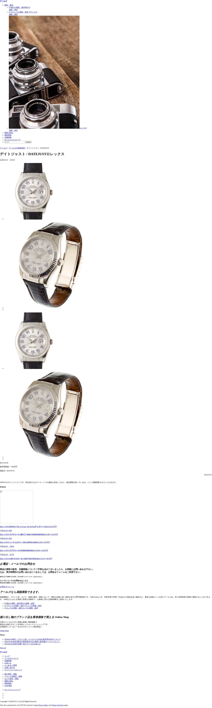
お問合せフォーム (7, 587)
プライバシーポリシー (13, 670)
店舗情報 (7, 137)
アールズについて (11, 658)
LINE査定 (8, 686)
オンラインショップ (12, 140)
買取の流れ (8, 133)
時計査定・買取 (10, 674)
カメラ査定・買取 (11, 679)
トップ (7, 656)
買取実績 (7, 135)
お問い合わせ (9, 668)
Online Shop (4, 631)
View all (3, 648)
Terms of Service (58, 705)
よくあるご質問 (10, 665)
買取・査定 (8, 5)
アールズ (3, 1)
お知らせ (7, 663)
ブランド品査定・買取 (13, 676)
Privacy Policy (43, 705)
